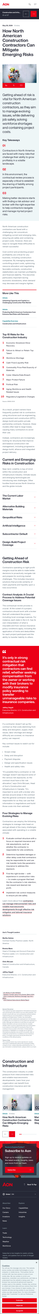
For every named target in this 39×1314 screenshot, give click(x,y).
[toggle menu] (35, 4)
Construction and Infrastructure (14, 12)
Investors (6, 1216)
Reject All (19, 1306)
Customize (19, 1300)
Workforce (6, 1246)
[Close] (36, 1262)
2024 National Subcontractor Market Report (16, 1000)
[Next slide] (12, 1134)
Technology (7, 1237)
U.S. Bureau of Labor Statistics (12, 993)
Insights (22, 1216)
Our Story (6, 1208)
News (4, 1221)
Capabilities (23, 1208)
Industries (23, 1212)
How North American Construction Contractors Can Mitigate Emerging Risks (16, 1121)
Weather (5, 1241)
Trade (4, 1233)
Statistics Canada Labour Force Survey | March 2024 (18, 994)
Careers (5, 1212)
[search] (30, 4)
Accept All (19, 1311)
